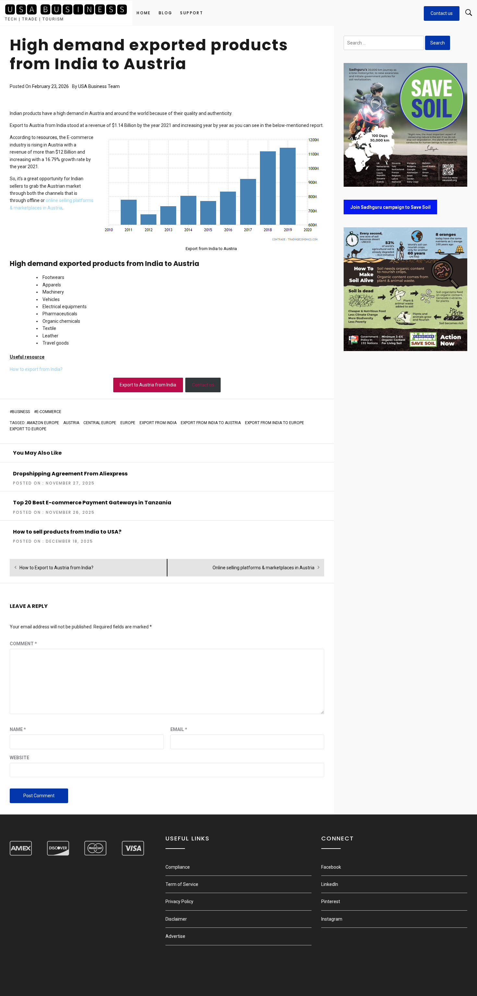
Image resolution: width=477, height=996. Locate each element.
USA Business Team (99, 86)
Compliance (177, 867)
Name (18, 729)
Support (191, 13)
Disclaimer (176, 919)
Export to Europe (28, 429)
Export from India (158, 423)
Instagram (331, 919)
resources (47, 137)
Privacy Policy (179, 901)
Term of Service (181, 884)
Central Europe (99, 423)
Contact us (442, 13)
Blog (166, 13)
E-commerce (48, 412)
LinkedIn (329, 884)
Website (19, 757)
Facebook (331, 867)
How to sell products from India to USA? (67, 532)
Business (21, 412)
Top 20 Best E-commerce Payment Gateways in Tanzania (92, 502)
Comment (23, 643)
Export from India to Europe (274, 423)
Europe (127, 423)
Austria (71, 423)
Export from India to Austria (211, 248)
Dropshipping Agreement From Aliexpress (70, 473)
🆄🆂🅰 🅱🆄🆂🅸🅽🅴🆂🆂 (66, 9)
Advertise (175, 936)
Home (144, 13)
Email (178, 729)
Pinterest (330, 901)
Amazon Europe (43, 423)
